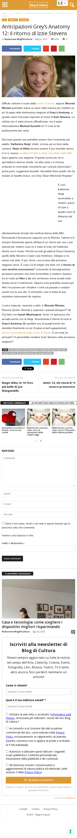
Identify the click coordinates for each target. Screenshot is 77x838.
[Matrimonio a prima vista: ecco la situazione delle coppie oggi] (38, 417)
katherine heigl (26, 353)
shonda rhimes (45, 353)
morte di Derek (45, 103)
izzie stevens (9, 353)
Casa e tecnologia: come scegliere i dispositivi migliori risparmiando (32, 624)
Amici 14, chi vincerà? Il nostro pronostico (59, 384)
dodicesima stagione (37, 350)
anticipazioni (17, 350)
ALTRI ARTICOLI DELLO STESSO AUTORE (53, 402)
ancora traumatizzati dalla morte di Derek (26, 332)
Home (4, 13)
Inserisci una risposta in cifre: (18, 535)
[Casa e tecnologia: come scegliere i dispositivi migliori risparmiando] (38, 598)
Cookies (35, 808)
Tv (11, 13)
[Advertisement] (30, 206)
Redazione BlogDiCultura (18, 39)
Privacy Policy (51, 808)
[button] (71, 5)
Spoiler (23, 20)
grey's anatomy (58, 350)
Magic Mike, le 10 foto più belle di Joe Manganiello (17, 386)
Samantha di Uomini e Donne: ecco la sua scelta (13, 430)
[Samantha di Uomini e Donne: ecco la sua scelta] (13, 417)
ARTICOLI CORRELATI (14, 402)
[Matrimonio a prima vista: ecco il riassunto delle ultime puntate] (63, 417)
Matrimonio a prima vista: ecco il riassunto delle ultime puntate (63, 430)
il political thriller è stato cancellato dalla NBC (46, 153)
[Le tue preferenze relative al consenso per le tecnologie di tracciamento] (70, 831)
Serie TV (19, 13)
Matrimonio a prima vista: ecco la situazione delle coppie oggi (37, 431)
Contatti (23, 808)
